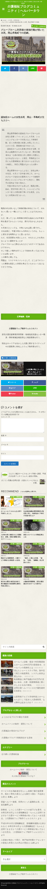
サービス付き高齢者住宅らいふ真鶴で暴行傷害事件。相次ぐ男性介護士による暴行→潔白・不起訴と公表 (23, 794)
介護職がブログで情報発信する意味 (17, 738)
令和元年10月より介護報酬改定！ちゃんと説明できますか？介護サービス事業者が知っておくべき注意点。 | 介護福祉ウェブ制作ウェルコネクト (23, 815)
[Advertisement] (23, 94)
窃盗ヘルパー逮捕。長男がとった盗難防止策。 (21, 802)
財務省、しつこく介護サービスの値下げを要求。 (22, 810)
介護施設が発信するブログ (13, 731)
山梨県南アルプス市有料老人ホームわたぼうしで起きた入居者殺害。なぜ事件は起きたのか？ (29, 700)
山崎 (33, 843)
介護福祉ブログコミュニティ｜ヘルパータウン (23, 10)
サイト (3, 453)
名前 (4, 435)
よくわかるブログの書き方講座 (15, 717)
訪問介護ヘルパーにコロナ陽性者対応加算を (29, 689)
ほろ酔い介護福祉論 (9, 358)
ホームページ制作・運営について (23, 770)
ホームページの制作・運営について (17, 724)
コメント (5, 417)
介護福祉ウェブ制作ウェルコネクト (23, 874)
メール (4, 445)
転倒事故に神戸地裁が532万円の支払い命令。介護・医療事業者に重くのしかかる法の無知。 (29, 682)
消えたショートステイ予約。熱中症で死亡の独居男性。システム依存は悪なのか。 (29, 673)
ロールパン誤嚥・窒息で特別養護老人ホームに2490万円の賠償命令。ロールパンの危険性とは (29, 665)
